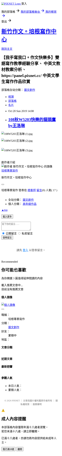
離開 (20, 449)
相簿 (11, 96)
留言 (39, 190)
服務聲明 (37, 404)
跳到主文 (6, 48)
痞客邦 (32, 190)
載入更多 (7, 216)
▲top (4, 210)
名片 (11, 105)
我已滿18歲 (8, 449)
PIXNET (16, 400)
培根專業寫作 (9, 170)
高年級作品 (30, 203)
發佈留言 (7, 237)
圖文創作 (29, 89)
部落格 (12, 100)
